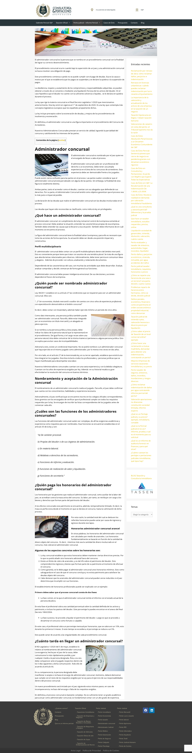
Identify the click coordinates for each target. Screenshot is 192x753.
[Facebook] (145, 710)
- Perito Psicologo (103, 746)
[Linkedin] (152, 710)
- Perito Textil (122, 738)
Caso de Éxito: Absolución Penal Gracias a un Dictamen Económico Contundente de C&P (141, 142)
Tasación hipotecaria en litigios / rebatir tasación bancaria (141, 118)
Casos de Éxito (109, 23)
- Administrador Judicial (105, 727)
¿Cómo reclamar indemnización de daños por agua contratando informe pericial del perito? (141, 390)
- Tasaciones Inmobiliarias (85, 712)
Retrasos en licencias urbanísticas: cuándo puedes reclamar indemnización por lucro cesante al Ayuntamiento (141, 88)
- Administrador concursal (106, 723)
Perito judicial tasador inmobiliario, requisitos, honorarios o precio (141, 269)
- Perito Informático (125, 731)
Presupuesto (122, 23)
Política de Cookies (111, 750)
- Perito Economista (104, 716)
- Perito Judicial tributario (127, 742)
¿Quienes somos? (61, 708)
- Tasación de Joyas (83, 739)
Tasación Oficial (62, 23)
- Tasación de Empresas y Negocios (85, 716)
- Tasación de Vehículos (84, 732)
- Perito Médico (102, 731)
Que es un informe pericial (64, 723)
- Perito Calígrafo (103, 742)
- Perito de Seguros (104, 738)
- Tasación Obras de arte (84, 736)
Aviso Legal (75, 750)
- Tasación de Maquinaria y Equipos (85, 727)
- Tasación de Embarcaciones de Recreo (85, 744)
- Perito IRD (122, 727)
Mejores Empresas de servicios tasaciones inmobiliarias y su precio (141, 363)
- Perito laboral (123, 720)
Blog (142, 23)
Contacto (134, 23)
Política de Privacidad (92, 750)
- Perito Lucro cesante (126, 716)
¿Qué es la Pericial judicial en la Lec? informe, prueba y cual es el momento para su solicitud (141, 432)
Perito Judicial (101, 708)
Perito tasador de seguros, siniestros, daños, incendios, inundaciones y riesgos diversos (141, 376)
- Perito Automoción (104, 735)
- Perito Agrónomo (124, 723)
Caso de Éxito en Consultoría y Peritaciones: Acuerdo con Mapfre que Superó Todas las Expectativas (141, 174)
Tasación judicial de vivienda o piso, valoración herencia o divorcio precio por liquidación (140, 322)
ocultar (61, 140)
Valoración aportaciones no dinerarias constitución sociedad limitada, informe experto (141, 405)
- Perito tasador (102, 720)
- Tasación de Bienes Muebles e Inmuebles (83, 722)
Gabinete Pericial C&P (44, 23)
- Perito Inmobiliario (104, 712)
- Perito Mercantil (124, 712)
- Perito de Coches (124, 746)
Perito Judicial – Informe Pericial (85, 23)
